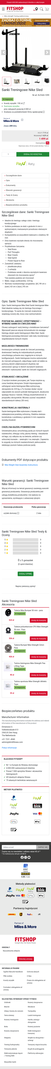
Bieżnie (6, 1007)
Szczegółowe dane (14, 175)
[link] (24, 103)
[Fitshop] (15, 9)
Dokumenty (11, 185)
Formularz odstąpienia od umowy (12, 988)
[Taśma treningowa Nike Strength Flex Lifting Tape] (8, 667)
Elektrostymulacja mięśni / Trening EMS (13, 1054)
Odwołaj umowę (25, 959)
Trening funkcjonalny (11, 1045)
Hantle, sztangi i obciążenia (33, 1021)
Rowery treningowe (11, 1020)
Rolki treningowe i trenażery (34, 1032)
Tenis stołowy (9, 1015)
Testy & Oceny (12, 195)
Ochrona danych (33, 972)
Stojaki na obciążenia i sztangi (36, 1039)
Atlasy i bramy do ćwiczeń (13, 1011)
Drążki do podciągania (36, 1049)
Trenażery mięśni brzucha (37, 1045)
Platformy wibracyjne (35, 1053)
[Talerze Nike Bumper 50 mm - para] (8, 612)
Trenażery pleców (10, 1049)
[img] (22, 120)
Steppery (7, 1038)
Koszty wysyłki (8, 980)
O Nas (29, 976)
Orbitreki (7, 1002)
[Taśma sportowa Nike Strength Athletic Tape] (8, 685)
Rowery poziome (34, 1027)
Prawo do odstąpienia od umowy (36, 981)
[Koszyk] (47, 9)
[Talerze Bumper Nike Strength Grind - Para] (8, 648)
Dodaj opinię (25, 574)
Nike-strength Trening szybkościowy (16, 16)
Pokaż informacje (9, 748)
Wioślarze (31, 1007)
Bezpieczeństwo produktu (16, 205)
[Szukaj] (41, 9)
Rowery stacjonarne (35, 1002)
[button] (6, 81)
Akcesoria (10, 200)
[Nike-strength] (11, 32)
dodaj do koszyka (33, 154)
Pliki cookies (7, 976)
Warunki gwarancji (13, 190)
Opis (8, 180)
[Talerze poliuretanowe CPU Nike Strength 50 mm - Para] (8, 630)
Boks (6, 1027)
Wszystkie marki (10, 1062)
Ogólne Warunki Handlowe (13, 972)
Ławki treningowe (34, 1015)
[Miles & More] (25, 925)
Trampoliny (32, 1011)
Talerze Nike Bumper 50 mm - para (28, 610)
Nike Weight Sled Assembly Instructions (21, 465)
